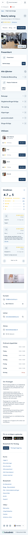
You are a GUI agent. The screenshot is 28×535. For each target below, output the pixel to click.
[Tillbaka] (3, 2)
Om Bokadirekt (7, 484)
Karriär (5, 496)
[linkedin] (7, 525)
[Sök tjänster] (25, 71)
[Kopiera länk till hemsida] (23, 316)
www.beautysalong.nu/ (12, 316)
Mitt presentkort (7, 469)
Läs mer (6, 241)
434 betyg (14, 22)
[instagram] (4, 525)
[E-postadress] (15, 299)
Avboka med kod (7, 475)
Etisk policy (6, 508)
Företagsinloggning (16, 448)
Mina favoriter (7, 466)
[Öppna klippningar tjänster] (25, 112)
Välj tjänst (22, 142)
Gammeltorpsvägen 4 (12, 329)
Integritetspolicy (7, 511)
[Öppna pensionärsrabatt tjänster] (25, 117)
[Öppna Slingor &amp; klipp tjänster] (25, 123)
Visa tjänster (21, 27)
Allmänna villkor (7, 517)
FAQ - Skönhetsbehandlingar (11, 490)
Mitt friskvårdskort (8, 472)
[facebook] (10, 525)
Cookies (5, 514)
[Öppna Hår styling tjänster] (25, 106)
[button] (14, 60)
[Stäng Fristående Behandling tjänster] (25, 76)
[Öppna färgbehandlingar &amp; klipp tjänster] (25, 101)
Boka (23, 88)
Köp (24, 63)
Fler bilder (21, 46)
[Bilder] (14, 278)
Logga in (5, 460)
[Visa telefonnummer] (23, 304)
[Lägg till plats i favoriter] (25, 16)
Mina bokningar (7, 463)
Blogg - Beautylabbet (9, 487)
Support (5, 499)
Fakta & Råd (6, 493)
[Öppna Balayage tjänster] (25, 96)
